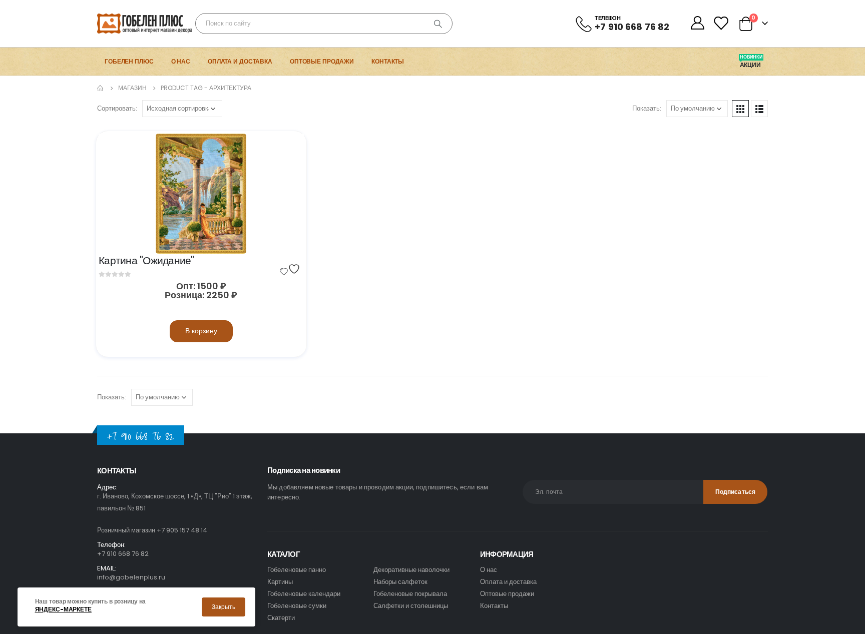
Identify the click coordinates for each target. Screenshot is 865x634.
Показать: (646, 108)
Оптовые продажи (322, 61)
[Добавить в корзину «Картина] (287, 150)
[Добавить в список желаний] (291, 269)
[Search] (438, 24)
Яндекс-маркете (63, 609)
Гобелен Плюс (129, 61)
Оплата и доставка (240, 61)
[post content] (201, 194)
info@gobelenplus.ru (131, 577)
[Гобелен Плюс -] (125, 24)
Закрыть (223, 606)
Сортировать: (117, 108)
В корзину (201, 331)
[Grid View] (740, 108)
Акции (751, 65)
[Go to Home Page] (100, 88)
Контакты (387, 61)
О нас (180, 61)
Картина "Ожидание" (146, 260)
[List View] (759, 108)
